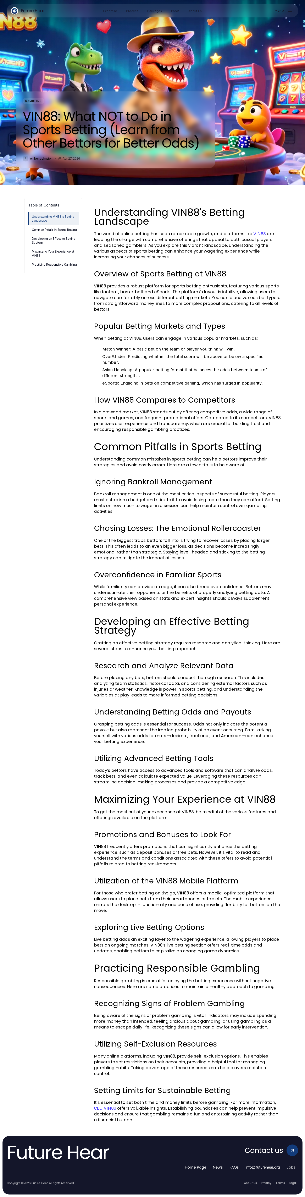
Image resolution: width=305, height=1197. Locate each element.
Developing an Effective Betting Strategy (53, 240)
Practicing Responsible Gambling (54, 264)
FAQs (234, 1167)
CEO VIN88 (105, 1108)
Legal (292, 1183)
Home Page (195, 1167)
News (218, 1167)
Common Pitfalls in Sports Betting (54, 229)
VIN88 (259, 233)
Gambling (33, 101)
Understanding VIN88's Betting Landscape (53, 218)
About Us (250, 1183)
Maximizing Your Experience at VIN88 (53, 253)
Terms (280, 1183)
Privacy (266, 1183)
